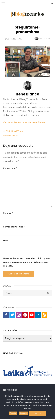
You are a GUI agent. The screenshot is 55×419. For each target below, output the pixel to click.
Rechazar (23, 413)
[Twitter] (12, 315)
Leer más (37, 413)
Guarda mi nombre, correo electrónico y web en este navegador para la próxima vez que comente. (26, 262)
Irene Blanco (44, 38)
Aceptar (13, 413)
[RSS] (44, 315)
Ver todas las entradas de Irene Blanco (24, 122)
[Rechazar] (51, 405)
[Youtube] (32, 315)
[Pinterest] (25, 315)
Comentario (10, 168)
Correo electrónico (14, 226)
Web (5, 240)
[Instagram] (19, 315)
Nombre (8, 213)
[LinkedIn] (38, 315)
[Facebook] (6, 315)
